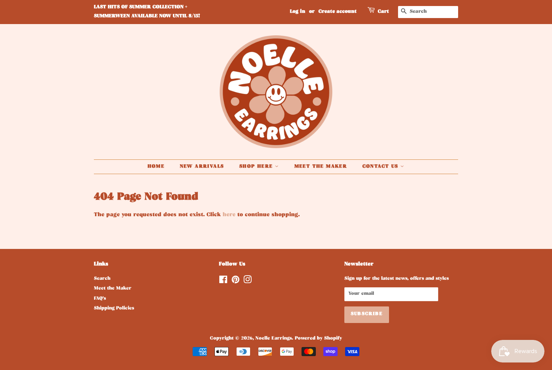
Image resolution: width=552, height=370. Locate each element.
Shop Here (257, 167)
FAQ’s (100, 299)
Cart (383, 12)
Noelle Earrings (273, 338)
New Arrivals (202, 167)
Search (102, 279)
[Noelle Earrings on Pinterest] (235, 282)
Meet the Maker (320, 167)
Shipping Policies (114, 308)
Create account (337, 12)
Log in (297, 12)
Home (156, 167)
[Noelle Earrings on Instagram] (247, 282)
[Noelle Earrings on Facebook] (223, 282)
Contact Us (381, 167)
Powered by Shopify (318, 338)
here (229, 215)
